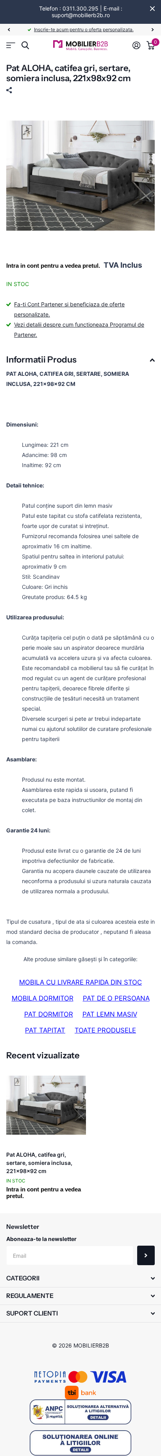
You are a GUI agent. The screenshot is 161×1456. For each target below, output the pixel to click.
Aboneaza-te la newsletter (41, 1239)
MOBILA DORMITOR (42, 998)
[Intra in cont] (136, 45)
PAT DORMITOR (48, 1014)
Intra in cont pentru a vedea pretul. (53, 265)
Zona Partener (10, 45)
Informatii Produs (41, 359)
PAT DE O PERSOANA (116, 998)
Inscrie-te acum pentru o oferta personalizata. (84, 29)
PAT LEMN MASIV (109, 1014)
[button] (8, 29)
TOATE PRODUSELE (105, 1030)
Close (152, 8)
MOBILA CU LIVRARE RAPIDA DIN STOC (80, 982)
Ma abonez (146, 1255)
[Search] (25, 45)
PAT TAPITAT (45, 1030)
